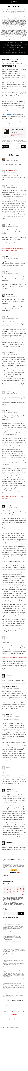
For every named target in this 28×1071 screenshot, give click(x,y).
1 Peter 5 (12, 981)
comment (8, 989)
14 (4, 889)
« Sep (4, 894)
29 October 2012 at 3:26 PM (12, 160)
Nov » (23, 894)
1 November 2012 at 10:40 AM (12, 688)
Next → (24, 146)
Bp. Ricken (12, 141)
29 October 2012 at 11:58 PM (12, 393)
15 (7, 889)
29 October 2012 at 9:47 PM (12, 318)
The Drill (15, 140)
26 (20, 891)
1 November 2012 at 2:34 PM (12, 791)
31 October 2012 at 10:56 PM (12, 412)
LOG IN (7, 42)
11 (17, 888)
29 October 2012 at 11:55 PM (12, 354)
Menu (15, 2)
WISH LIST (23, 47)
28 (4, 892)
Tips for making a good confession (14, 50)
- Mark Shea (8, 996)
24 (14, 891)
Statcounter (15, 1011)
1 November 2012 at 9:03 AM (12, 507)
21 (4, 891)
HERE (4, 938)
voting (10, 143)
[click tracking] (14, 1014)
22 (7, 891)
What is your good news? (6, 148)
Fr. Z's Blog (14, 6)
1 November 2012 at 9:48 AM (12, 677)
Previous (5, 146)
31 (14, 892)
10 (14, 888)
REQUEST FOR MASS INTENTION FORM (14, 54)
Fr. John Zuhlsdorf (18, 63)
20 (23, 889)
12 (20, 888)
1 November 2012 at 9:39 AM (12, 638)
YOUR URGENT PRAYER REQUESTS (14, 45)
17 (14, 889)
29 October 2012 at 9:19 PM (12, 296)
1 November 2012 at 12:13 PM (12, 769)
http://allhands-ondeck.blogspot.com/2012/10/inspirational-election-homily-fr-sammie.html (12, 248)
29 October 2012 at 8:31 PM (12, 226)
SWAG (19, 49)
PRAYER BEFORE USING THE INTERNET (11, 47)
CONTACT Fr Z (13, 42)
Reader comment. (11, 993)
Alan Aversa (9, 159)
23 (10, 891)
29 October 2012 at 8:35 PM (12, 273)
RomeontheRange (10, 170)
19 (20, 889)
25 (17, 891)
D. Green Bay (18, 141)
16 (10, 889)
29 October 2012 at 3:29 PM (12, 172)
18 (17, 889)
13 (23, 888)
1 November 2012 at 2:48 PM (12, 844)
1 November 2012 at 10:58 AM (12, 716)
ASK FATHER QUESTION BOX (7, 44)
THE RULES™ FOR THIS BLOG (20, 44)
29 (7, 892)
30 (10, 892)
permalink (20, 143)
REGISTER (20, 42)
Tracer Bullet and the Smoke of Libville (9, 52)
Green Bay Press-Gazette (11, 114)
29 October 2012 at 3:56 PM (12, 187)
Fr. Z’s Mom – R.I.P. (22, 52)
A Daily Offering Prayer (12, 49)
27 (23, 891)
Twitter (13, 967)
